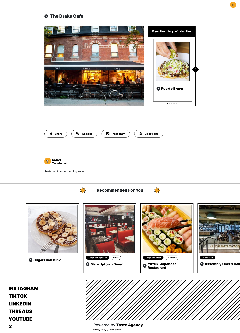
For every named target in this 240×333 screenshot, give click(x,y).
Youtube (20, 319)
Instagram (23, 288)
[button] (195, 69)
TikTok (17, 296)
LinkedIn (19, 303)
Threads (20, 311)
